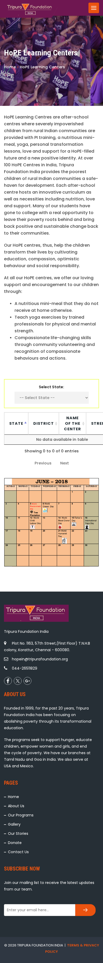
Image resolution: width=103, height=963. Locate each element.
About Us (16, 806)
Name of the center (72, 423)
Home (13, 796)
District (43, 423)
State (16, 423)
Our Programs (21, 815)
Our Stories (18, 833)
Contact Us (18, 852)
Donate (15, 842)
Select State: (51, 387)
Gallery (14, 824)
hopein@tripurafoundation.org (40, 659)
